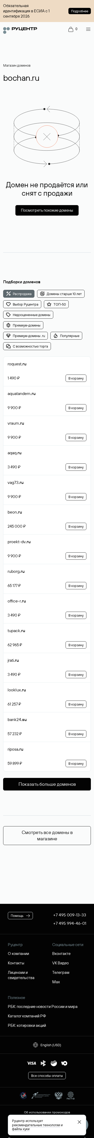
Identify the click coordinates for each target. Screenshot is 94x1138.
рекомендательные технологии (36, 1125)
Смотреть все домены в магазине (47, 835)
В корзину (76, 378)
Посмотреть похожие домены (47, 210)
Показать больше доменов (47, 784)
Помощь (17, 915)
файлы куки (21, 1129)
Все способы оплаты (47, 1075)
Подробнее (79, 11)
